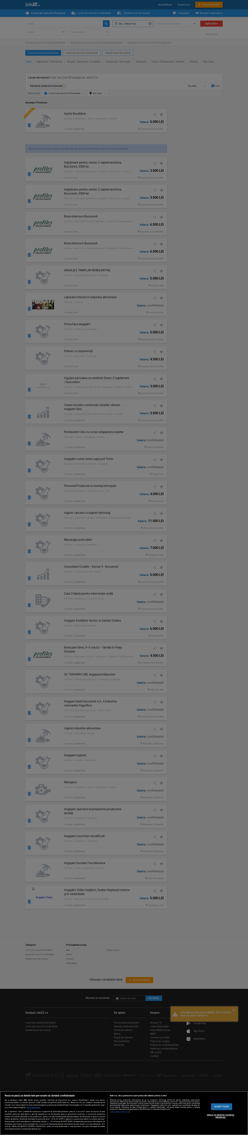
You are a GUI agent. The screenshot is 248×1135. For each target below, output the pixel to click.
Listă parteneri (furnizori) (120, 1112)
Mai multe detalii (33, 1107)
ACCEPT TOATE (221, 1106)
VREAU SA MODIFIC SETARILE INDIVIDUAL (220, 1116)
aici (48, 1121)
